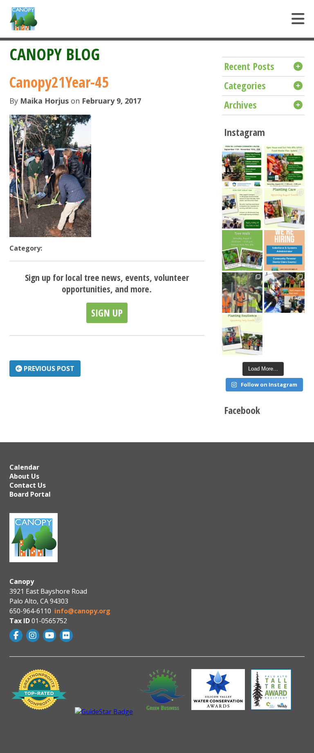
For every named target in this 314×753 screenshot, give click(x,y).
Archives (240, 104)
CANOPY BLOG (54, 54)
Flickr (67, 635)
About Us (24, 476)
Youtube (50, 635)
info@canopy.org (82, 610)
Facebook (17, 635)
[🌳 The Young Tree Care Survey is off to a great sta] (242, 292)
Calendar (24, 467)
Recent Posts (249, 66)
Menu (201, 19)
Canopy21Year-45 (59, 82)
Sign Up (107, 312)
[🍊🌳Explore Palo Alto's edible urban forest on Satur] (242, 250)
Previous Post (48, 368)
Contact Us (27, 485)
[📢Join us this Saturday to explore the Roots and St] (284, 166)
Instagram (33, 635)
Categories (245, 85)
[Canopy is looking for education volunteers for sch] (242, 208)
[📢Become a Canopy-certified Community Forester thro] (242, 166)
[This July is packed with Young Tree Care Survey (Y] (242, 334)
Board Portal (30, 494)
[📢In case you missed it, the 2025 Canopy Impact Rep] (284, 292)
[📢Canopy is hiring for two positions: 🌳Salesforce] (284, 250)
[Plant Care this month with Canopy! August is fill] (284, 208)
